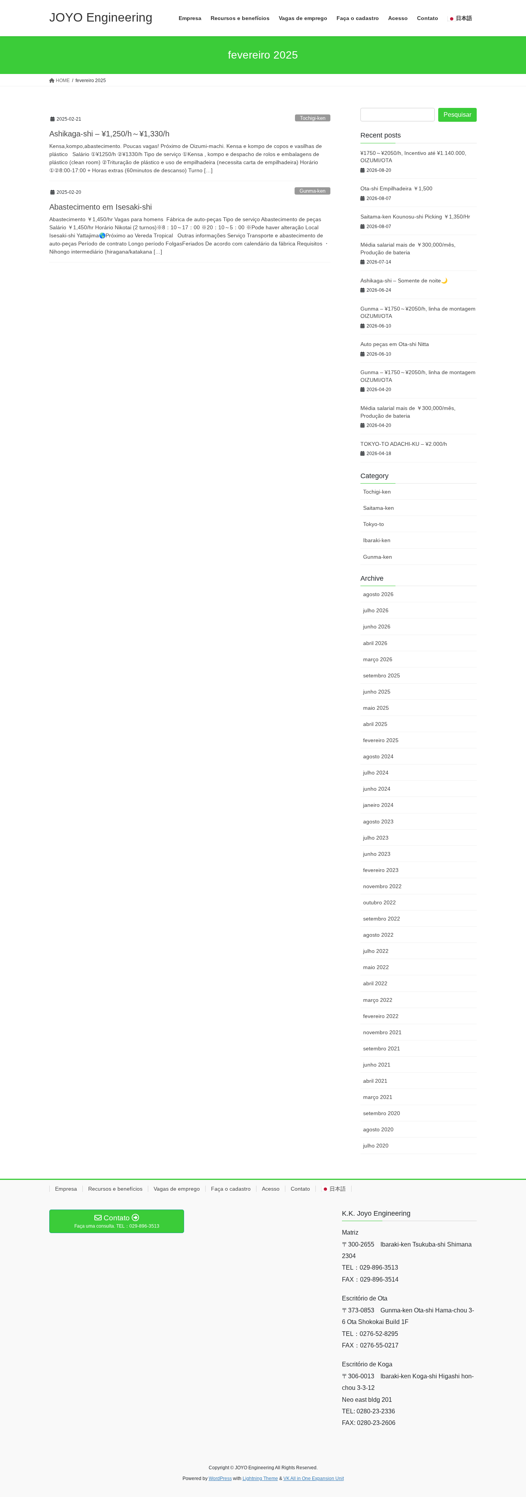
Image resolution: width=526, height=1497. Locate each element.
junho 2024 (376, 789)
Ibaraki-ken (376, 540)
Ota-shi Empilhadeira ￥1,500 (396, 188)
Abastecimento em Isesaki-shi (100, 207)
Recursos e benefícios (115, 1189)
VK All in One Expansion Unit (313, 1478)
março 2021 (377, 1097)
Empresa (66, 1189)
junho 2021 (376, 1065)
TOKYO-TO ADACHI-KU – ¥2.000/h (403, 444)
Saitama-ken (378, 508)
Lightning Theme (260, 1478)
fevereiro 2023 (381, 870)
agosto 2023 (378, 821)
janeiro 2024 (378, 805)
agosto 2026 (378, 594)
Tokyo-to (373, 524)
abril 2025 (375, 724)
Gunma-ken (312, 191)
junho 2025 (376, 692)
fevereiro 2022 (381, 1016)
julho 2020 (376, 1145)
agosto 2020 (378, 1129)
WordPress (220, 1478)
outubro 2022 (379, 902)
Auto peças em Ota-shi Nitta (394, 344)
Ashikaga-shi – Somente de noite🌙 (403, 280)
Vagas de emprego (177, 1189)
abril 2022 (375, 983)
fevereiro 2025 (381, 740)
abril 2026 (375, 643)
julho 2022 (376, 951)
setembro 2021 (381, 1048)
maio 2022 (376, 967)
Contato (300, 1189)
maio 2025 (376, 708)
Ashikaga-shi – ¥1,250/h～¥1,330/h (109, 133)
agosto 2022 (378, 935)
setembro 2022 (381, 919)
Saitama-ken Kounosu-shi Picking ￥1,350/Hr (415, 216)
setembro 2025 (381, 675)
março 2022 (377, 1000)
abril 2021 (375, 1081)
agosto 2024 (378, 756)
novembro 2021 (382, 1032)
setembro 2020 (381, 1113)
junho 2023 (376, 854)
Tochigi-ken (312, 118)
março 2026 (377, 659)
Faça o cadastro (231, 1189)
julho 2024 (376, 773)
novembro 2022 (382, 886)
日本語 (338, 1189)
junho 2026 (376, 626)
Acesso (271, 1189)
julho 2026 (376, 610)
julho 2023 (376, 838)
